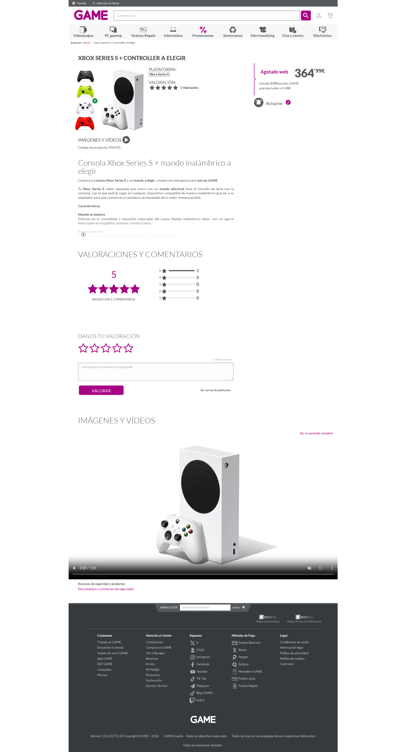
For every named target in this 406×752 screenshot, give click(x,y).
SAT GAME (105, 664)
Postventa (153, 675)
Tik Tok (201, 678)
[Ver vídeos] (126, 140)
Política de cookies (292, 658)
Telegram (202, 686)
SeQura (243, 664)
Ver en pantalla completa (316, 433)
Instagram (203, 657)
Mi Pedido (152, 669)
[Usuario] (319, 15)
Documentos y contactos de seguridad (105, 589)
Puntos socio (246, 678)
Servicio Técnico (156, 686)
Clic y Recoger (155, 653)
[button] (306, 15)
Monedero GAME (250, 671)
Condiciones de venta (294, 642)
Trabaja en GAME (109, 642)
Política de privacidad (294, 653)
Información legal (291, 647)
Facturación (154, 680)
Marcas (102, 675)
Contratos (287, 664)
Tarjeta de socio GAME (112, 653)
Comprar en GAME (159, 647)
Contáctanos (154, 642)
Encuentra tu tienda (110, 647)
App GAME (105, 658)
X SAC (200, 650)
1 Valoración (189, 88)
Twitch (199, 700)
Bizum (242, 650)
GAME (91, 15)
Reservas (152, 658)
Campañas (104, 669)
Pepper (243, 657)
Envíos (150, 664)
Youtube (201, 671)
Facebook (202, 664)
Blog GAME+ (205, 693)
